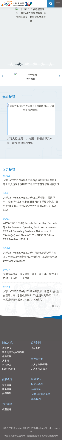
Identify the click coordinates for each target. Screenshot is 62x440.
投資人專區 (37, 384)
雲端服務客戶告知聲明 (14, 436)
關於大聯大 (8, 342)
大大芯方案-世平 (39, 364)
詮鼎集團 (6, 389)
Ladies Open (8, 368)
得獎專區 (6, 364)
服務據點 (36, 379)
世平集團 (6, 385)
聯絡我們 (36, 399)
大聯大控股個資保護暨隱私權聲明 (42, 436)
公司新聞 (36, 342)
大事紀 (5, 360)
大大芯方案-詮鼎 (39, 368)
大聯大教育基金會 (40, 394)
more (57, 306)
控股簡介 (6, 348)
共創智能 (6, 393)
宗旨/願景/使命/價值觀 (13, 352)
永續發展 (36, 389)
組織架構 (6, 356)
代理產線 (7, 404)
